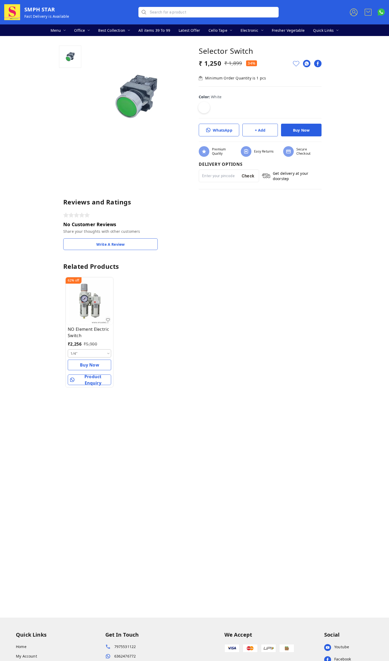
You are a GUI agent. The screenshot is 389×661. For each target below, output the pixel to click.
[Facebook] (318, 63)
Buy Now (301, 130)
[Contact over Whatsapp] (381, 12)
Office (79, 30)
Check (248, 175)
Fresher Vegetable (288, 30)
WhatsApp (222, 130)
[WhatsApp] (306, 63)
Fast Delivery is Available (46, 16)
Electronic (250, 30)
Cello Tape (218, 30)
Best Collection (111, 30)
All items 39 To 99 (154, 30)
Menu (56, 30)
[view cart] (368, 12)
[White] (204, 107)
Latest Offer (189, 30)
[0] (368, 12)
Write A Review (110, 244)
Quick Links (323, 30)
